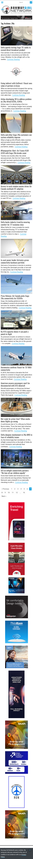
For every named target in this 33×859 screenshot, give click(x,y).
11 (13, 493)
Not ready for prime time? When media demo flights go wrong (15, 420)
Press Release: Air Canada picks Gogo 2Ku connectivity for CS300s (15, 297)
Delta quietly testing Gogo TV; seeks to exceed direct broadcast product (16, 48)
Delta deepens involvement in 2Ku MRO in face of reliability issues (16, 436)
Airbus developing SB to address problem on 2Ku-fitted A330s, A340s (16, 100)
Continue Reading (13, 59)
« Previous (5, 489)
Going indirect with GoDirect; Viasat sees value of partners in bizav (16, 84)
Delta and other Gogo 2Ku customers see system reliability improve (16, 136)
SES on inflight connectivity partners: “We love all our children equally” (15, 471)
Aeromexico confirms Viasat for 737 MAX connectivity (16, 368)
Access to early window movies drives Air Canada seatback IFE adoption (16, 187)
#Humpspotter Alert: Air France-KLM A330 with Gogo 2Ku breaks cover (15, 152)
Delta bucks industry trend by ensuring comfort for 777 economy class (15, 223)
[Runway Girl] (16, 13)
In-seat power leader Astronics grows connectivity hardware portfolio (15, 261)
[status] (29, 850)
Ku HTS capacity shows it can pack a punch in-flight (14, 333)
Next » (4, 496)
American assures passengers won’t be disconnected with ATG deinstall (15, 384)
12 (17, 493)
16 (24, 493)
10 (9, 493)
